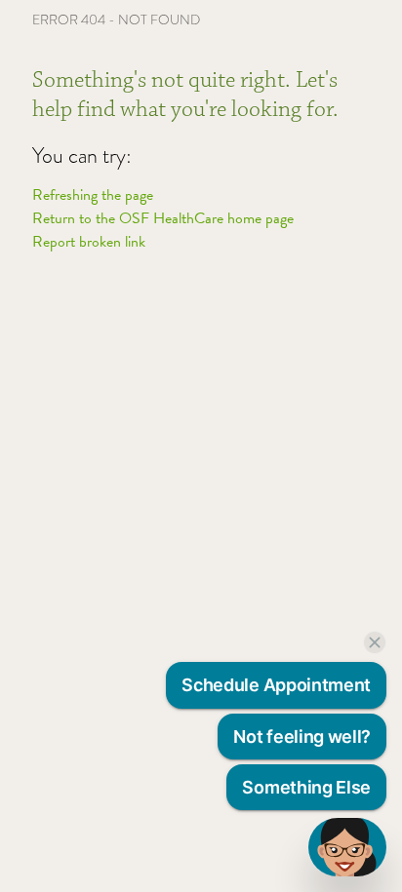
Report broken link (88, 241)
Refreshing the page (92, 195)
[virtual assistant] (347, 847)
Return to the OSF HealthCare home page (163, 218)
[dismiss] (374, 642)
